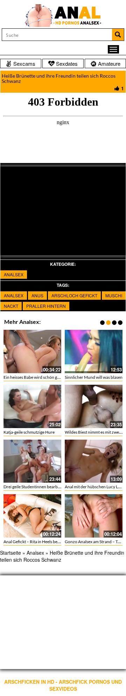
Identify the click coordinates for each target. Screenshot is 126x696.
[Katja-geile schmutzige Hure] (32, 406)
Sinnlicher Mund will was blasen (93, 377)
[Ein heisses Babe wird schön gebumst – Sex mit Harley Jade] (32, 351)
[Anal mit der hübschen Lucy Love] (93, 461)
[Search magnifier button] (118, 35)
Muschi (113, 295)
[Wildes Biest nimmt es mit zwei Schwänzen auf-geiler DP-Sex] (93, 406)
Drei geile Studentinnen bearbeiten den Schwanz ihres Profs (58, 486)
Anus (37, 295)
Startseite (10, 552)
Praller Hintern (46, 306)
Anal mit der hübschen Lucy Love (95, 486)
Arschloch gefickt (74, 295)
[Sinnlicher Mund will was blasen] (93, 351)
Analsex (13, 274)
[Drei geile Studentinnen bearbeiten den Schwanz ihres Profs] (32, 461)
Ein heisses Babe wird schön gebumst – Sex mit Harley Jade (57, 377)
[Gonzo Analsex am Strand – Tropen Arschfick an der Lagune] (93, 516)
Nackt (11, 306)
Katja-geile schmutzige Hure (29, 432)
